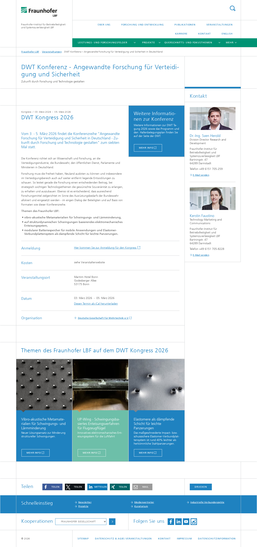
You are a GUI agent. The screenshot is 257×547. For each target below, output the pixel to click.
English (227, 33)
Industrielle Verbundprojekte (207, 502)
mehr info (34, 452)
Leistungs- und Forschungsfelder (102, 42)
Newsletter (85, 502)
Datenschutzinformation (217, 538)
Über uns (104, 24)
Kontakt (204, 33)
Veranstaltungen (219, 24)
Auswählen (112, 521)
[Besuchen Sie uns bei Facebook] (171, 521)
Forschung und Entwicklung (142, 24)
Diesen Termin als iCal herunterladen (96, 303)
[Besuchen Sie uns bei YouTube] (186, 521)
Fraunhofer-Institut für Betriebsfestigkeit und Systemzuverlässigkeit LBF (43, 26)
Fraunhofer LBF (30, 51)
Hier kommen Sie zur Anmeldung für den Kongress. (105, 247)
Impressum (184, 538)
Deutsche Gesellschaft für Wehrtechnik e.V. (103, 318)
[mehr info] (44, 385)
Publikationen (185, 24)
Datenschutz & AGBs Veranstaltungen (123, 538)
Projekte (148, 42)
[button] (52, 487)
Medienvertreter (144, 502)
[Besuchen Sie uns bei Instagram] (194, 521)
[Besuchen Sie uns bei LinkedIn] (178, 521)
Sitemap (83, 538)
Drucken (201, 486)
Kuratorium (141, 506)
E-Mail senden (201, 175)
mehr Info (146, 147)
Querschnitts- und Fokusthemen (188, 42)
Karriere (181, 33)
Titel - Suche (232, 8)
